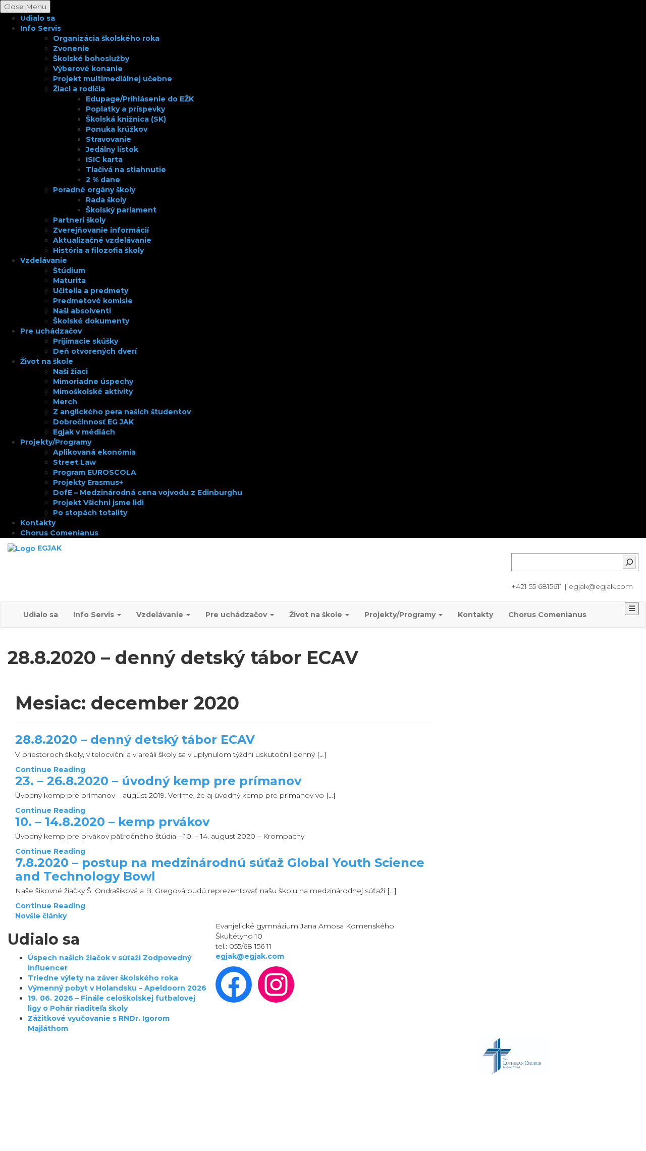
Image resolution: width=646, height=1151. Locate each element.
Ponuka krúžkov (116, 129)
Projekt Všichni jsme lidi (98, 502)
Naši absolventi (82, 310)
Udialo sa (37, 18)
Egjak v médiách (84, 431)
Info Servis (40, 28)
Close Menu (25, 6)
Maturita (69, 280)
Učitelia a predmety (90, 290)
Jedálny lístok (112, 149)
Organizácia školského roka (106, 38)
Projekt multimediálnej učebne (112, 78)
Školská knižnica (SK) (126, 119)
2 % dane (103, 179)
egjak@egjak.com (250, 956)
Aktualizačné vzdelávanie (102, 240)
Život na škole (46, 361)
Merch (65, 401)
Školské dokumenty (91, 320)
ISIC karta (104, 159)
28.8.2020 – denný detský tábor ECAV (135, 739)
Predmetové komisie (93, 300)
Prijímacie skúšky (85, 341)
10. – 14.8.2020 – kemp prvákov (112, 821)
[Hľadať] (629, 562)
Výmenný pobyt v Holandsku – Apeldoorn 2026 (117, 988)
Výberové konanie (88, 68)
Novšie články (41, 915)
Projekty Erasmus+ (88, 482)
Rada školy (106, 199)
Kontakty (38, 522)
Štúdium (69, 270)
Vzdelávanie (43, 260)
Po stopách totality (90, 512)
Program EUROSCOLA (94, 472)
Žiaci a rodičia (79, 88)
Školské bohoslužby (91, 58)
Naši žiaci (70, 371)
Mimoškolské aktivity (93, 391)
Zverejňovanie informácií (101, 230)
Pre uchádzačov (51, 331)
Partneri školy (79, 220)
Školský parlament (121, 209)
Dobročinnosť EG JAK (93, 421)
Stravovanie (108, 139)
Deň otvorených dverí (95, 351)
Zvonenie (71, 48)
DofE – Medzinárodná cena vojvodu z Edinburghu (147, 492)
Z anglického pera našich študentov (122, 411)
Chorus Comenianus (59, 532)
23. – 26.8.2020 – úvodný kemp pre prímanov (158, 781)
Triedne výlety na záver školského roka (103, 977)
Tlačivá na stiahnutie (126, 169)
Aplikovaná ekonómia (94, 452)
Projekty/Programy (55, 442)
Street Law (74, 462)
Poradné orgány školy (94, 189)
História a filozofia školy (98, 250)
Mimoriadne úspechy (93, 381)
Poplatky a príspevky (125, 109)
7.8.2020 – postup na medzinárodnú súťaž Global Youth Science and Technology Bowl (219, 869)
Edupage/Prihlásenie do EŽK (140, 98)
